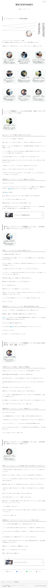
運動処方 (11, 326)
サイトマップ (14, 585)
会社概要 (4, 586)
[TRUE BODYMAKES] (24, 5)
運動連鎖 (10, 188)
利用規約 (9, 586)
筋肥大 (6, 192)
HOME (3, 581)
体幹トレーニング (6, 317)
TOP (2, 585)
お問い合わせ (7, 585)
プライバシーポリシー (21, 585)
